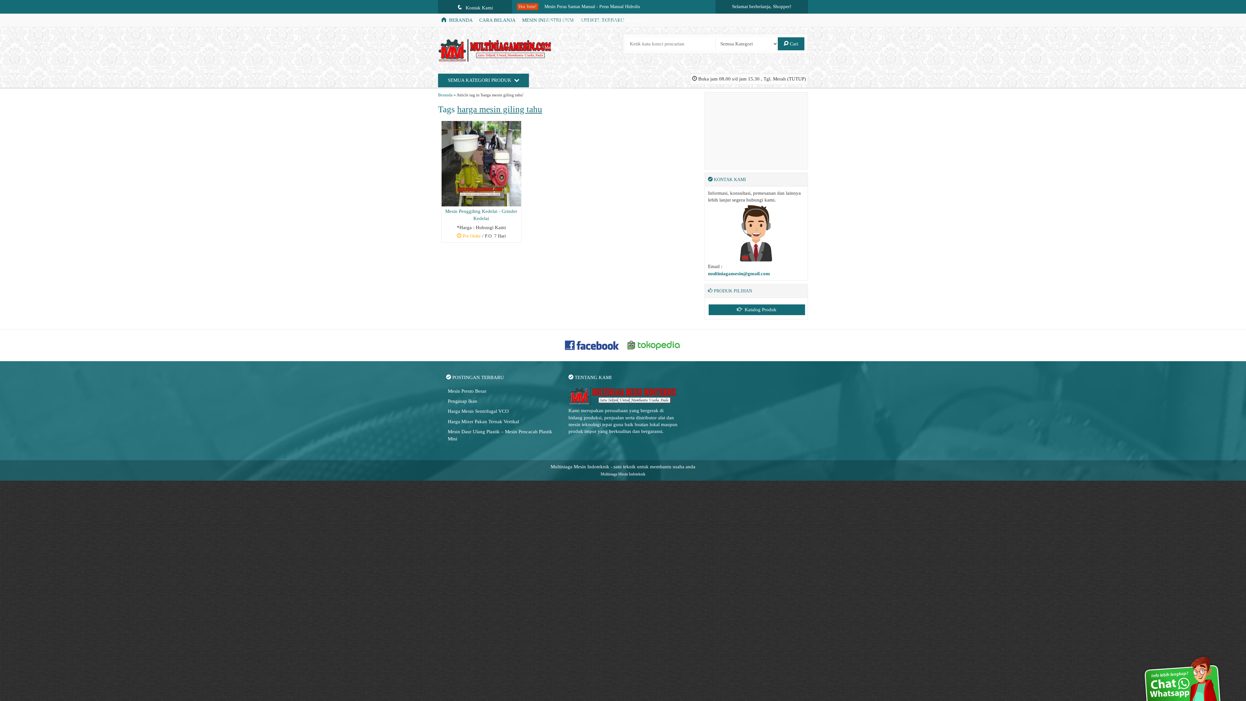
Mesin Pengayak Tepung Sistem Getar (579, 88)
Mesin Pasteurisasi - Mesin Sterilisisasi (579, 33)
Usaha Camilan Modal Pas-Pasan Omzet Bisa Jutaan (592, 102)
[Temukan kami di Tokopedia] (654, 344)
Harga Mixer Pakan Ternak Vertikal (483, 421)
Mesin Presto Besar (467, 391)
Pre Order (483, 237)
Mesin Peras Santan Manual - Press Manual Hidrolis (592, 6)
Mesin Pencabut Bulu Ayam (569, 47)
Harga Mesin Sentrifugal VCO (478, 411)
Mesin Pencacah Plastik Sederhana (575, 74)
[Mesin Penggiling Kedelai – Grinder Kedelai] (481, 163)
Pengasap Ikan (462, 401)
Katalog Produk (759, 309)
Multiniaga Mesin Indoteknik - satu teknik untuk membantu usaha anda (623, 466)
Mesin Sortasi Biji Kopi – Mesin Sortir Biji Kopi (589, 61)
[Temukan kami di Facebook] (592, 344)
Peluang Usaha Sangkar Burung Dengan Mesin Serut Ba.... (598, 20)
